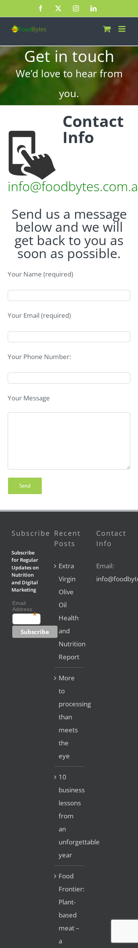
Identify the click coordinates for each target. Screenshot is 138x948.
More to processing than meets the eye (69, 716)
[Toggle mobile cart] (107, 29)
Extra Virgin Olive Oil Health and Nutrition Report (69, 611)
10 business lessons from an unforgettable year (69, 815)
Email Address (24, 606)
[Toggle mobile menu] (122, 29)
